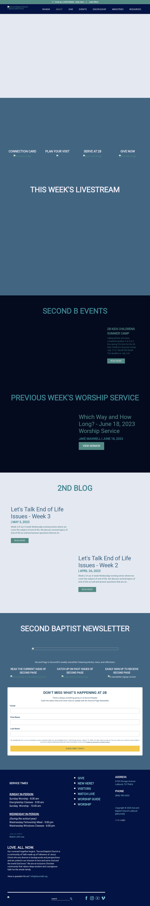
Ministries (118, 9)
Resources (135, 9)
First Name (15, 717)
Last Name (15, 729)
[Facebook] (86, 898)
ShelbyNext (120, 820)
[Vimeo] (103, 898)
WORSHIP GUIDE (89, 799)
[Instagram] (92, 898)
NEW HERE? (86, 783)
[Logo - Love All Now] (22, 897)
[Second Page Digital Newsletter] (75, 648)
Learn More (93, 2)
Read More (116, 361)
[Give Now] (127, 156)
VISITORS (84, 788)
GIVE (81, 778)
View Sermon (91, 445)
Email (12, 706)
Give (71, 9)
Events (83, 9)
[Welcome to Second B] (22, 156)
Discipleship (99, 9)
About (59, 9)
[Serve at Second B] (92, 156)
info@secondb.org (38, 876)
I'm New (46, 9)
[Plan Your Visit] (57, 158)
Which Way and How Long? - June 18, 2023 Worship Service (107, 424)
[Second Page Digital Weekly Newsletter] (28, 677)
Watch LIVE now (16, 837)
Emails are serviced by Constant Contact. (98, 742)
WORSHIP (84, 804)
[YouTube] (97, 898)
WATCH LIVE (86, 794)
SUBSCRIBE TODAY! (75, 749)
